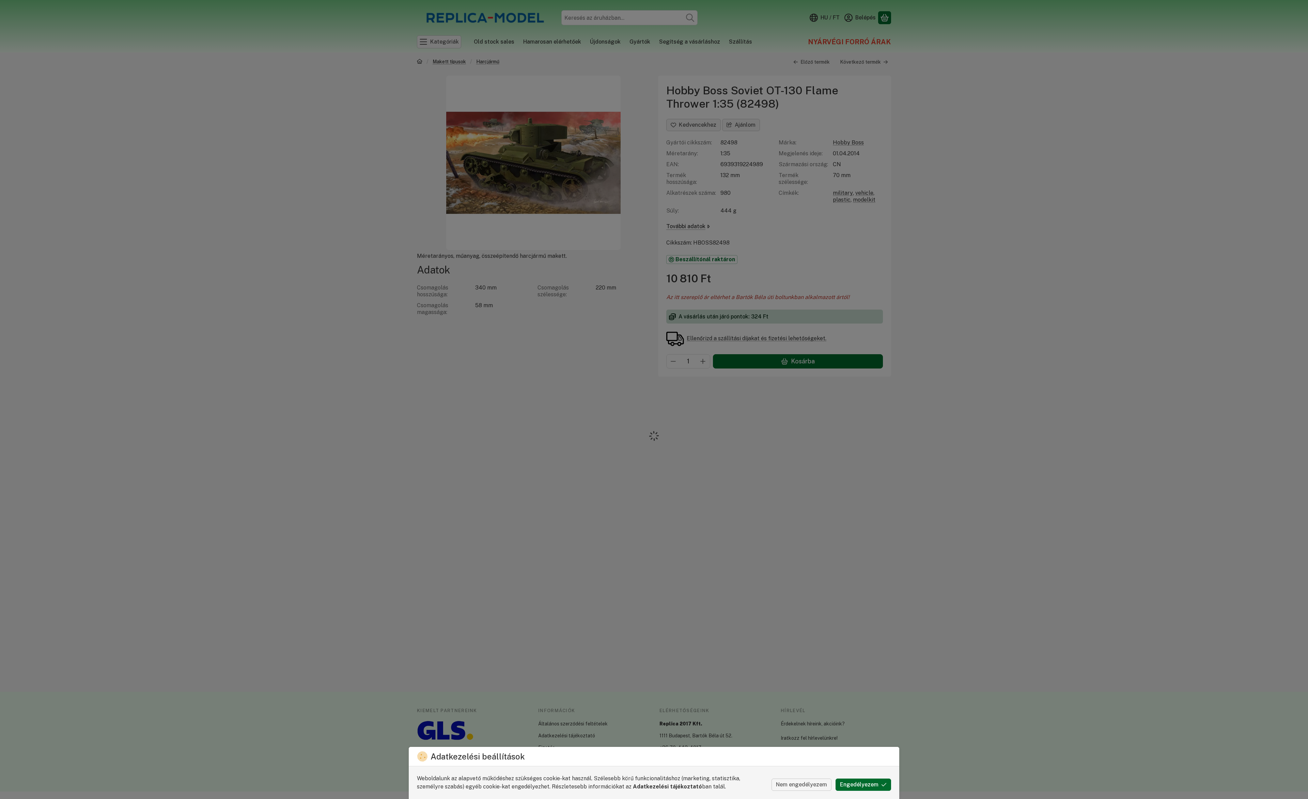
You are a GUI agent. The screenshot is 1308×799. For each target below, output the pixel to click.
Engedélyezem (859, 784)
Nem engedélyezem (801, 784)
